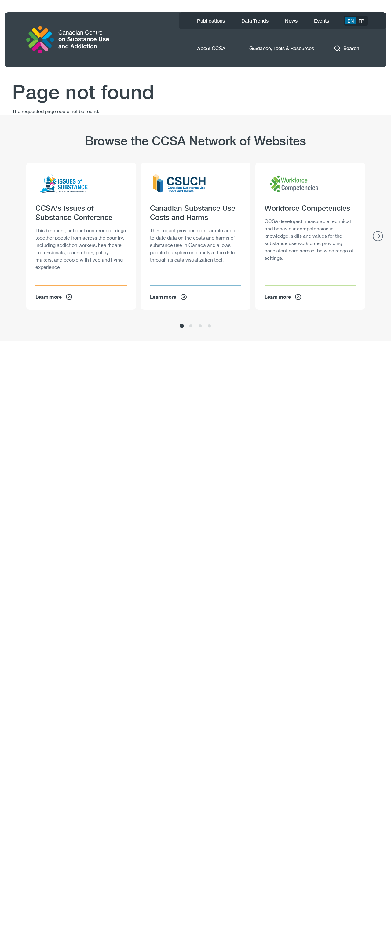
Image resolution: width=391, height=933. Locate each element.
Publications (211, 21)
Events (321, 21)
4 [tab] (209, 326)
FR (361, 21)
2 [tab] (191, 326)
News (291, 21)
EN (350, 21)
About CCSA (211, 48)
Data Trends (255, 21)
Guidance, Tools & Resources (281, 48)
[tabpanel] (81, 236)
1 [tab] (182, 326)
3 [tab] (200, 326)
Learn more (48, 297)
